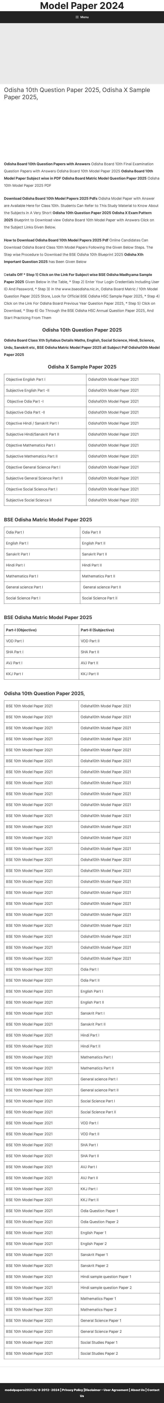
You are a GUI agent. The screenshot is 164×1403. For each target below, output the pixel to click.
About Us (138, 1390)
